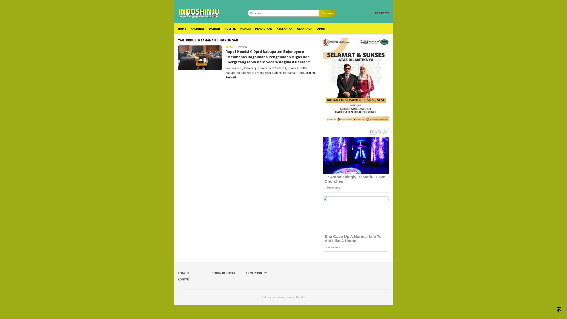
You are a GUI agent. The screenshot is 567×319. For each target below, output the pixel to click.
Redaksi (183, 273)
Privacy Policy (256, 273)
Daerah (229, 47)
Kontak (183, 279)
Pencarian (327, 13)
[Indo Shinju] (199, 13)
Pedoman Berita (223, 273)
